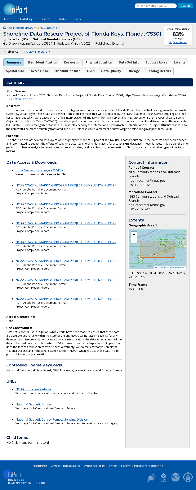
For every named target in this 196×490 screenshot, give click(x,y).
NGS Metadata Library (20, 27)
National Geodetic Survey (34, 404)
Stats (62, 19)
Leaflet (161, 267)
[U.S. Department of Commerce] (188, 481)
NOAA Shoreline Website (33, 389)
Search (45, 19)
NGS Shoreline (48, 27)
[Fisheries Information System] (151, 481)
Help (77, 19)
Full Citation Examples (19, 99)
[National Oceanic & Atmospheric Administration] (176, 481)
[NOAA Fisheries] (163, 481)
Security (126, 465)
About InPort (40, 465)
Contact (55, 465)
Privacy (113, 465)
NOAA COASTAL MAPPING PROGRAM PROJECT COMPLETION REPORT (66, 185)
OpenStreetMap (177, 267)
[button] (134, 234)
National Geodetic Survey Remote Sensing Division (52, 419)
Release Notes (71, 465)
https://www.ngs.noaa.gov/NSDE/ (39, 170)
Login (8, 19)
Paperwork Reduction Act (148, 465)
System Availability (94, 465)
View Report (180, 42)
